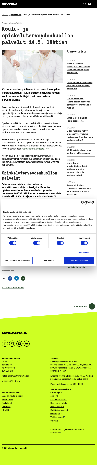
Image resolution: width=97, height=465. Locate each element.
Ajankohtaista (15, 15)
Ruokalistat (7, 403)
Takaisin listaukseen (14, 287)
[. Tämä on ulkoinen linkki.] (16, 278)
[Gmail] (23, 278)
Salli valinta (48, 260)
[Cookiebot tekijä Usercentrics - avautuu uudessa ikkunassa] (83, 203)
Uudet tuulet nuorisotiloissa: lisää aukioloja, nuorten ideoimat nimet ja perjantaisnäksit (77, 169)
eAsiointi (54, 396)
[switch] (36, 243)
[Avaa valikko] (93, 4)
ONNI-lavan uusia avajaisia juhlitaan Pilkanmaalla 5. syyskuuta (79, 85)
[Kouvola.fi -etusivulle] (15, 333)
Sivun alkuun (80, 306)
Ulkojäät (5, 410)
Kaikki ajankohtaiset (59, 410)
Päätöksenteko (57, 406)
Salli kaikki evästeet (79, 260)
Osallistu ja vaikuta (58, 403)
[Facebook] (10, 278)
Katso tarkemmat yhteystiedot (15, 376)
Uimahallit (6, 406)
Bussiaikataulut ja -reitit (12, 396)
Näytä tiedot (83, 252)
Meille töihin (7, 399)
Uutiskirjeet (55, 414)
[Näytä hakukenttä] (85, 4)
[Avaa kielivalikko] (89, 4)
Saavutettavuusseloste (60, 389)
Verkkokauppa (56, 417)
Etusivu (5, 15)
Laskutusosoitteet (58, 399)
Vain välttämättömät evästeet (17, 260)
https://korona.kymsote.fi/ (34, 148)
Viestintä (54, 421)
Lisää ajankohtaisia (76, 267)
